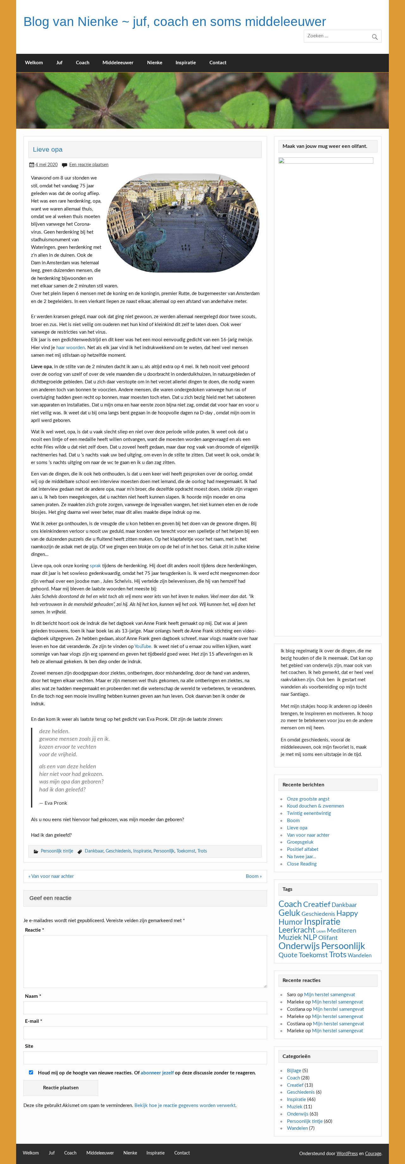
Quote (287, 955)
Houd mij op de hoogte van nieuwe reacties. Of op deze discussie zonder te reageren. (146, 1073)
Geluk (289, 913)
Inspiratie (186, 62)
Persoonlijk (163, 851)
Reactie (34, 930)
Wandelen (359, 955)
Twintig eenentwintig (309, 813)
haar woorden (70, 347)
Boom (293, 820)
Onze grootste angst (308, 799)
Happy (347, 913)
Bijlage (294, 1070)
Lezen (321, 931)
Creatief (316, 905)
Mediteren (341, 931)
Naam (33, 996)
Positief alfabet (302, 849)
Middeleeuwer (118, 62)
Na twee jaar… (301, 856)
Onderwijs (299, 946)
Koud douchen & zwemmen (315, 806)
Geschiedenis (118, 851)
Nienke (154, 62)
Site (29, 1046)
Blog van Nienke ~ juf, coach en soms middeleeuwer (174, 21)
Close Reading (302, 864)
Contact (218, 62)
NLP (310, 937)
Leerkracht (296, 930)
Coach (82, 62)
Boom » (254, 876)
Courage (373, 1154)
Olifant (328, 938)
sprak (95, 565)
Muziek (290, 937)
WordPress (347, 1154)
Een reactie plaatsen (89, 164)
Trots (202, 851)
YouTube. (143, 646)
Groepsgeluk (300, 842)
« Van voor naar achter (51, 876)
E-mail (33, 1021)
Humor (290, 922)
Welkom (34, 62)
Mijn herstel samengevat (329, 994)
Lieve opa (297, 828)
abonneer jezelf (157, 1073)
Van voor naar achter (308, 835)
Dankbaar (94, 851)
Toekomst (186, 851)
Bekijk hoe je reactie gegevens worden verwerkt (184, 1105)
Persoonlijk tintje (57, 851)
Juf (59, 62)
